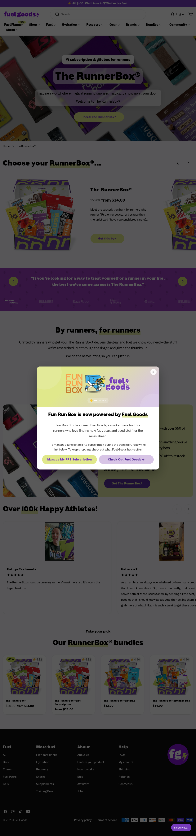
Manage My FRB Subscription (69, 459)
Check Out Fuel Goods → (126, 459)
